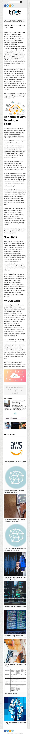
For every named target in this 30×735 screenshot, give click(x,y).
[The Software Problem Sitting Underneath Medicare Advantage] (7, 425)
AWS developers (9, 69)
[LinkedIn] (12, 5)
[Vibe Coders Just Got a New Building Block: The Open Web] (22, 425)
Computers (12, 20)
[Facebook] (5, 5)
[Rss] (10, 5)
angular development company (15, 366)
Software (20, 20)
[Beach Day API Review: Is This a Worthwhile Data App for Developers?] (15, 425)
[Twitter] (7, 5)
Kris (10, 398)
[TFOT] (15, 12)
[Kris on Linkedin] (15, 413)
